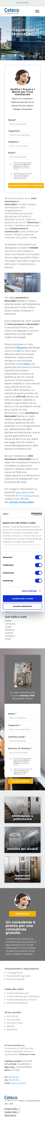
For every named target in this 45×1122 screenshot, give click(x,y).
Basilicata (9, 630)
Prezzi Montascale (15, 979)
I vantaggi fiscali (14, 972)
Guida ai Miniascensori (17, 993)
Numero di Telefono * (20, 748)
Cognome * (14, 725)
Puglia (8, 627)
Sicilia (7, 639)
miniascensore (30, 495)
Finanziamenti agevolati (18, 976)
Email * (12, 153)
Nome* (12, 120)
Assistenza (11, 1029)
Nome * (12, 713)
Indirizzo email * (17, 737)
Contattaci (22, 914)
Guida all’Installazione (17, 1003)
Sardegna (10, 636)
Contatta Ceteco (14, 1023)
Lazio (7, 611)
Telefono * (14, 142)
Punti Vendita (13, 1019)
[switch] (38, 565)
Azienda (10, 1026)
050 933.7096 (22, 3)
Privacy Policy (11, 1109)
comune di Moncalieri (21, 502)
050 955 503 (12, 1016)
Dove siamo (10, 1115)
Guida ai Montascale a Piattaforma (23, 996)
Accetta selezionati (22, 606)
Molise (8, 621)
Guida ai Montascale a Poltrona (21, 1000)
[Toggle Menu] (37, 11)
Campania (10, 624)
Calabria (9, 633)
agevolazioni (23, 492)
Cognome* (14, 131)
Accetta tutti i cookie (22, 598)
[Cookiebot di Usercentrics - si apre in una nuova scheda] (31, 514)
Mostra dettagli (29, 591)
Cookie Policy (11, 1112)
